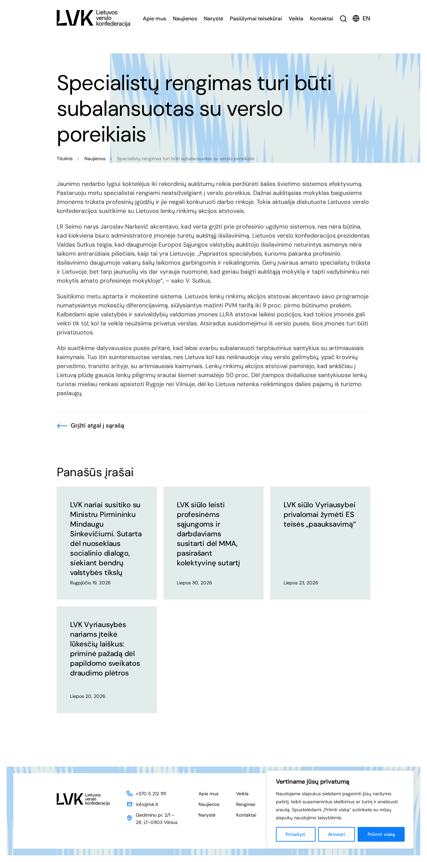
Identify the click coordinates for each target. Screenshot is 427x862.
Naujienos (185, 18)
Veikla (296, 18)
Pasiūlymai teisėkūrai (256, 18)
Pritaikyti (296, 834)
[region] (340, 810)
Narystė (213, 18)
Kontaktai (321, 18)
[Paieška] (343, 18)
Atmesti (336, 834)
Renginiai (245, 804)
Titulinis (65, 159)
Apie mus (154, 18)
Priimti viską (381, 834)
